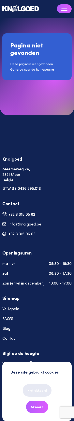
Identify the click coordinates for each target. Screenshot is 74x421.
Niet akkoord (37, 390)
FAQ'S (7, 318)
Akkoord (37, 407)
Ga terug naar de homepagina (32, 69)
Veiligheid (10, 308)
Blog (6, 328)
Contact (9, 338)
